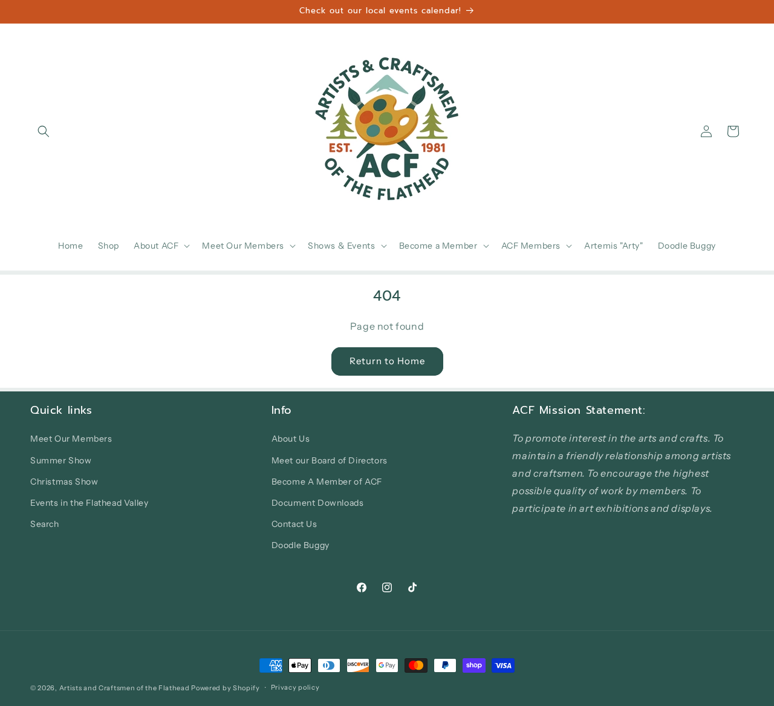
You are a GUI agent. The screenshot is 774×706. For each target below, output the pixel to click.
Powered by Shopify (225, 688)
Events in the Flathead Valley (89, 502)
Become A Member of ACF (327, 481)
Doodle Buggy (301, 545)
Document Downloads (318, 502)
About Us (291, 438)
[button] (43, 131)
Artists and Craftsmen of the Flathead (124, 688)
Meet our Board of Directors (330, 460)
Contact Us (294, 523)
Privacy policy (295, 687)
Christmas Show (64, 481)
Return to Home (387, 361)
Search (44, 523)
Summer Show (61, 460)
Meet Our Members (71, 438)
